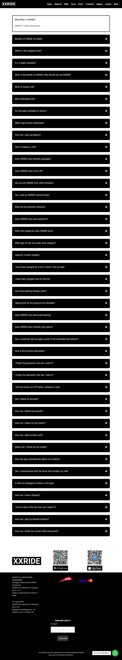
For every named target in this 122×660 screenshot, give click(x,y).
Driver (80, 4)
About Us (58, 4)
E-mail (54, 624)
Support (99, 4)
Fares (73, 4)
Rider (66, 4)
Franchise (90, 4)
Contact (108, 4)
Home (49, 4)
